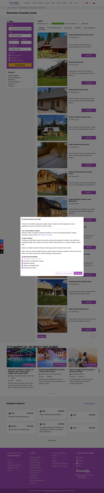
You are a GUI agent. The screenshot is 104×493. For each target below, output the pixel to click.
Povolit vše (78, 273)
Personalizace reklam (30, 268)
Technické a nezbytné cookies (32, 259)
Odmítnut (58, 273)
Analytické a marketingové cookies (34, 261)
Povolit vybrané (68, 273)
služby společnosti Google (44, 235)
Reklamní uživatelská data (31, 265)
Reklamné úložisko (29, 263)
